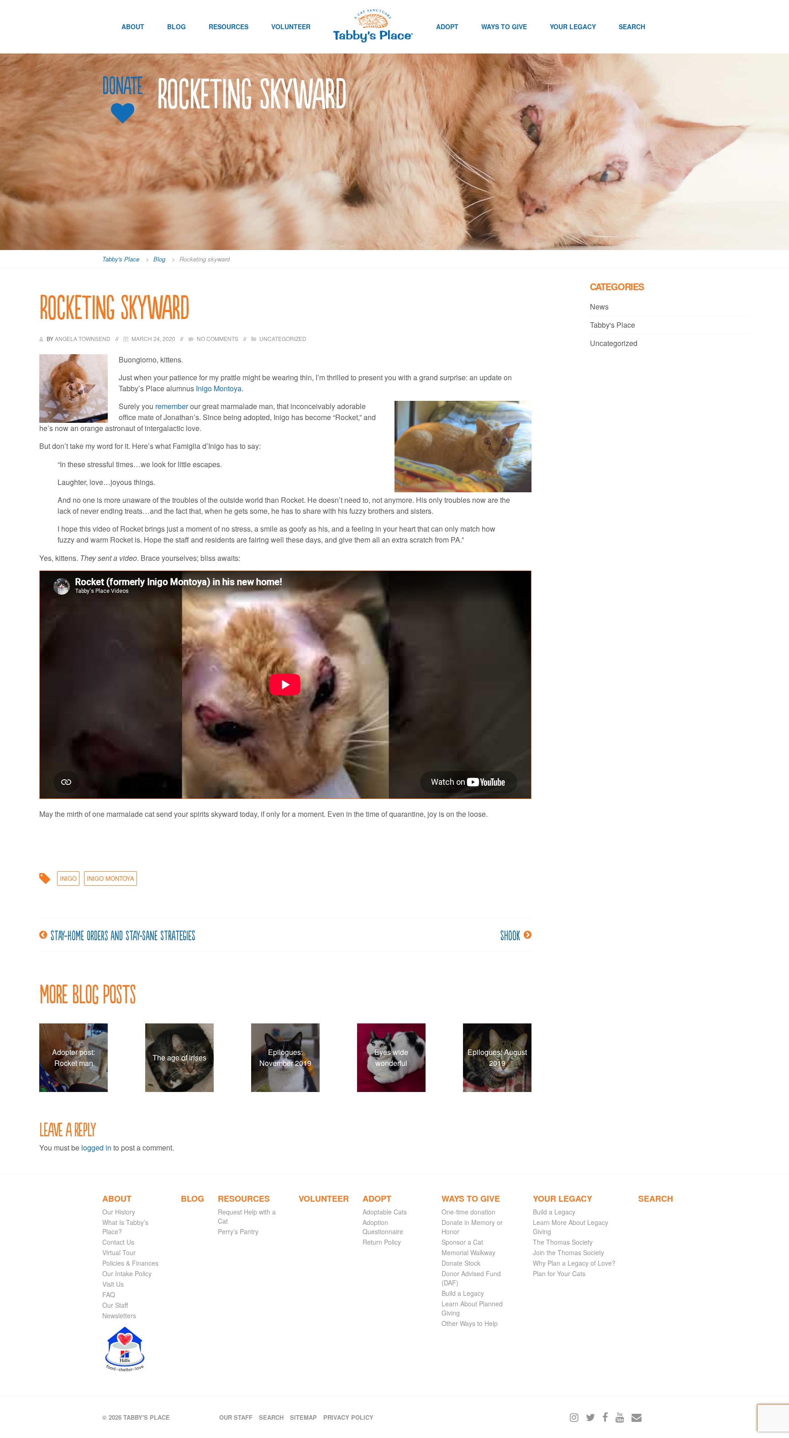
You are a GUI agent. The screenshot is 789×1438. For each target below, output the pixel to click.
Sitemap (303, 1417)
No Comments (217, 338)
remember (171, 406)
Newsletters (119, 1315)
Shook (510, 934)
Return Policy (382, 1241)
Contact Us (118, 1241)
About (132, 26)
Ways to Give (504, 26)
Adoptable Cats (385, 1211)
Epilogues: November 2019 (285, 1057)
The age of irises (179, 1057)
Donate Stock (461, 1263)
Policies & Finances (130, 1263)
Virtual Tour (119, 1252)
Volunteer (290, 26)
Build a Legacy (463, 1293)
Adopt (447, 26)
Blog (176, 26)
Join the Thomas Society (568, 1252)
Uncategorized (282, 338)
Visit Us (113, 1284)
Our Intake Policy (127, 1273)
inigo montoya (110, 878)
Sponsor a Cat (462, 1241)
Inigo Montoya (219, 388)
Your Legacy (573, 26)
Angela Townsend (83, 338)
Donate (122, 85)
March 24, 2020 (153, 338)
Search (632, 26)
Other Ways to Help (470, 1323)
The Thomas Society (563, 1241)
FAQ (108, 1294)
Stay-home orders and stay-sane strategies (123, 934)
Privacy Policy (348, 1417)
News (599, 306)
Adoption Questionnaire (383, 1227)
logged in (96, 1147)
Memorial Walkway (468, 1252)
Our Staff (115, 1305)
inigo (68, 878)
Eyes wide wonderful (391, 1057)
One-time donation (468, 1211)
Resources (228, 26)
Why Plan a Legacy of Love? (574, 1263)
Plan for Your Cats (559, 1273)
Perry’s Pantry (238, 1231)
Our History (118, 1211)
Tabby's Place (612, 325)
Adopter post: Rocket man (73, 1057)
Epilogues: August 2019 (497, 1057)
